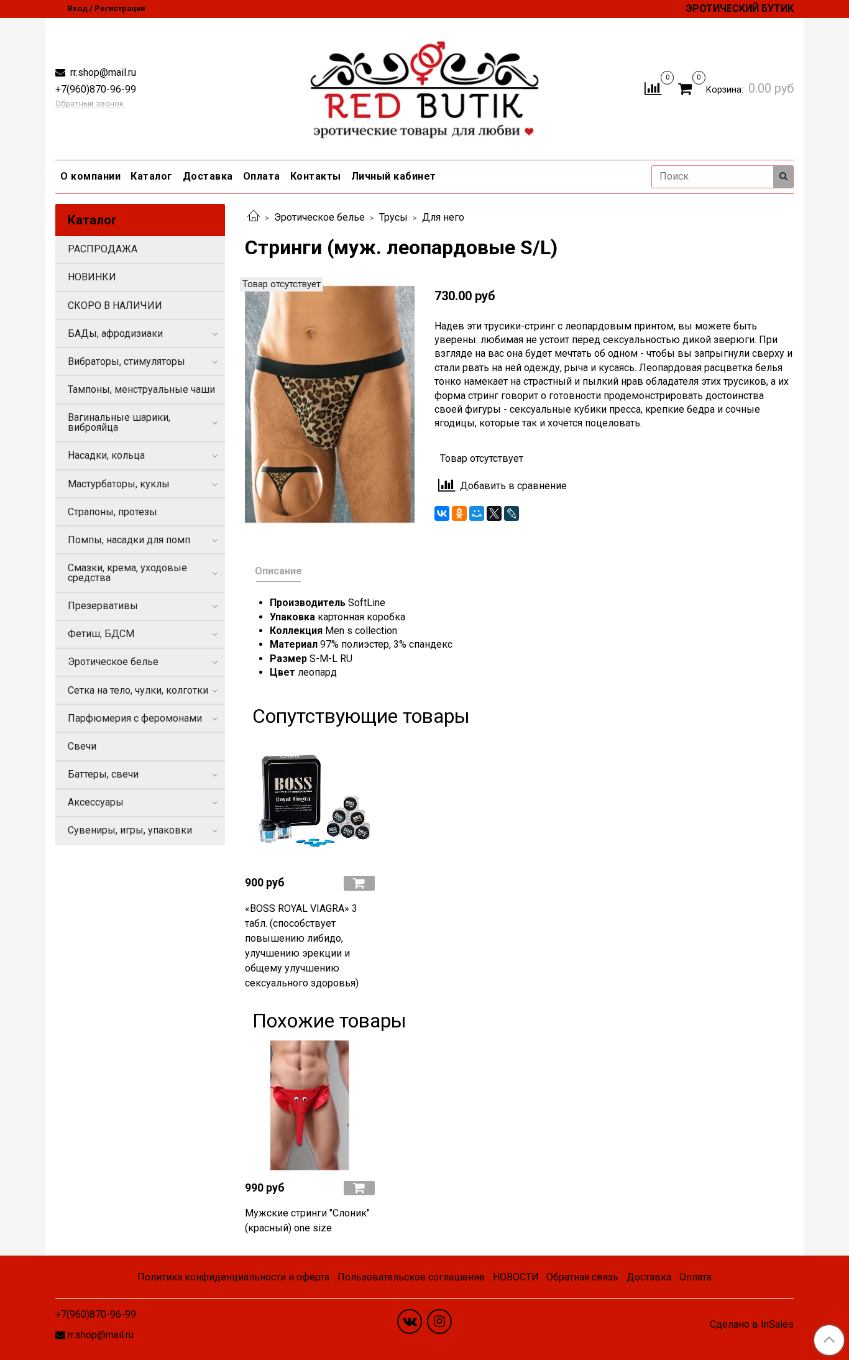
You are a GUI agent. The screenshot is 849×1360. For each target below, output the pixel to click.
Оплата (261, 176)
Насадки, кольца (106, 455)
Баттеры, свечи (103, 774)
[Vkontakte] (409, 1321)
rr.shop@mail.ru (102, 72)
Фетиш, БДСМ (101, 634)
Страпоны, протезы (112, 512)
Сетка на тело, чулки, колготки (138, 690)
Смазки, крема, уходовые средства (127, 573)
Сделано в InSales (752, 1325)
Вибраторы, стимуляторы (126, 361)
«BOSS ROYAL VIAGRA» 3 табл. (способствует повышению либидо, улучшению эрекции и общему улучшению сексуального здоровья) (302, 946)
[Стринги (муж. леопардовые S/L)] (330, 404)
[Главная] (253, 217)
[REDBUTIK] (424, 86)
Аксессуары (96, 802)
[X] (494, 513)
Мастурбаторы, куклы (119, 484)
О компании (90, 176)
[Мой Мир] (476, 513)
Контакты (315, 176)
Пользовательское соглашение (411, 1277)
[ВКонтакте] (441, 513)
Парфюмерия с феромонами (135, 718)
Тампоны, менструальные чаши (141, 389)
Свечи (82, 746)
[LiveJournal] (511, 513)
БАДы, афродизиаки (115, 333)
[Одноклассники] (459, 513)
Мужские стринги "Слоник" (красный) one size (307, 1220)
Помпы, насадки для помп (129, 540)
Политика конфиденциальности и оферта (233, 1277)
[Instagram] (439, 1321)
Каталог (152, 176)
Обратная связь (582, 1277)
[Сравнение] (652, 88)
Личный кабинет (393, 176)
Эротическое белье (319, 217)
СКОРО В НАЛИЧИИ (115, 305)
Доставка (208, 176)
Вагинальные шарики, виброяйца (119, 422)
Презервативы (103, 606)
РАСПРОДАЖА (102, 249)
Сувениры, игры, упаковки (130, 830)
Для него (443, 217)
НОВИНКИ (92, 277)
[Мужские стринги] (310, 1105)
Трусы (393, 217)
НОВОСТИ (516, 1277)
